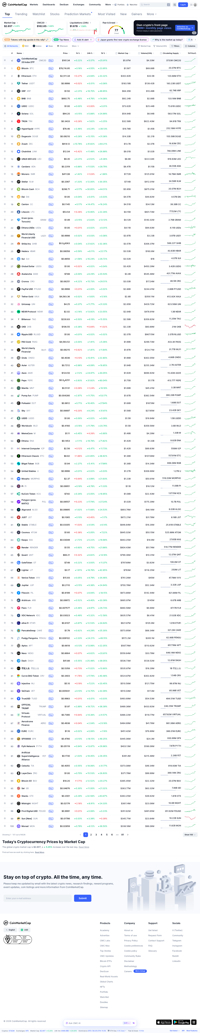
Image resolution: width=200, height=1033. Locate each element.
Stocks (54, 14)
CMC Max (105, 945)
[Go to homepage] (14, 4)
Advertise (104, 935)
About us (128, 930)
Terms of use (130, 935)
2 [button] (91, 834)
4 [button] (101, 834)
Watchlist (104, 997)
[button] (109, 4)
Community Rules (132, 956)
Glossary (152, 951)
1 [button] (85, 834)
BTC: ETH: (97, 1031)
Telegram (176, 940)
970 (27, 1031)
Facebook (177, 951)
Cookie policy (130, 951)
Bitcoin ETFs (106, 961)
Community (177, 935)
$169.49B (65, 1031)
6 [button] (112, 834)
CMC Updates (107, 956)
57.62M (11, 1031)
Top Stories (105, 951)
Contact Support (156, 940)
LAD (160, 1031)
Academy (104, 930)
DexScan (104, 971)
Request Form (155, 935)
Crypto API (105, 966)
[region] (71, 4)
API (183, 1031)
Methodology (130, 966)
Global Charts (106, 981)
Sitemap (104, 1007)
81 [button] (122, 834)
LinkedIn (176, 961)
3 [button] (96, 834)
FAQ (150, 945)
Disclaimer (129, 961)
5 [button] (106, 834)
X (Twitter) (177, 930)
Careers (128, 971)
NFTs (102, 986)
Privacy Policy (131, 940)
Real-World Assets (109, 976)
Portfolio (104, 992)
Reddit (175, 956)
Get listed (153, 930)
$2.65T (43, 1031)
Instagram (177, 945)
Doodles (104, 1002)
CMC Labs (105, 940)
